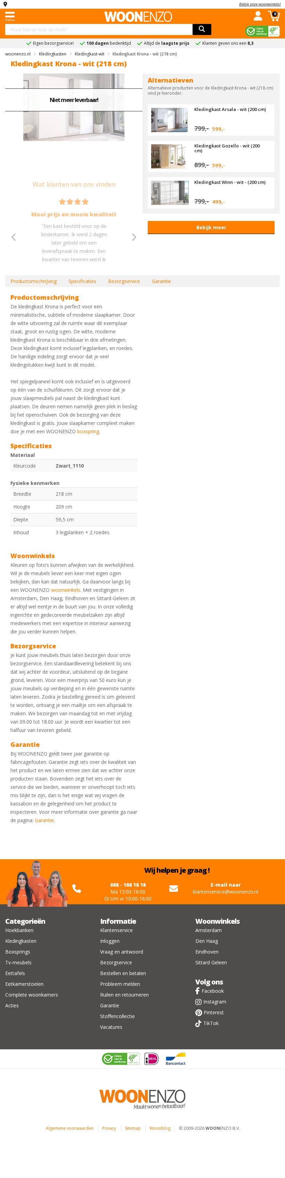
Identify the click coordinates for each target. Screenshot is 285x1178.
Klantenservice (116, 930)
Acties (12, 1005)
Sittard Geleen (211, 962)
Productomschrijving (33, 281)
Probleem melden (120, 984)
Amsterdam (208, 930)
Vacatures (111, 1027)
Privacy (109, 1128)
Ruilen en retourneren (124, 994)
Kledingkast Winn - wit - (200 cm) (230, 182)
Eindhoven (207, 951)
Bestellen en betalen (123, 973)
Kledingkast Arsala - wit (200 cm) (230, 109)
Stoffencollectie (117, 1016)
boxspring (88, 431)
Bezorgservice (124, 281)
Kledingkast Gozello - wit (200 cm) (227, 148)
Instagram (214, 1001)
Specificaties (82, 281)
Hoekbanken (19, 930)
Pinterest (214, 1012)
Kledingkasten (20, 941)
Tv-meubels (18, 962)
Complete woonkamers (31, 994)
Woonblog (159, 1128)
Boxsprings (17, 951)
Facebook (213, 991)
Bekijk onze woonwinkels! (260, 4)
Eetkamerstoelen (24, 984)
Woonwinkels (217, 921)
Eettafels (15, 973)
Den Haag (206, 941)
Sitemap (133, 1128)
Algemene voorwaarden (69, 1128)
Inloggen (110, 941)
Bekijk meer (211, 227)
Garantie (161, 281)
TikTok (211, 1023)
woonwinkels (65, 590)
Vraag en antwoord (121, 951)
